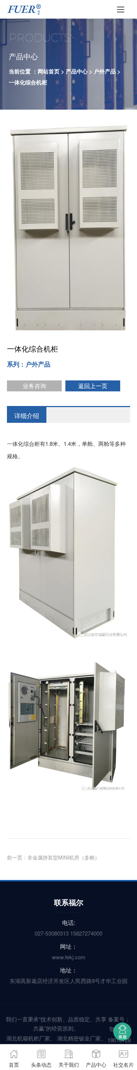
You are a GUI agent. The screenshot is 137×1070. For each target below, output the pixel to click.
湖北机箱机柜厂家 (28, 1038)
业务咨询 (34, 386)
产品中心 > (79, 71)
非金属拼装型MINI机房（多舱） (63, 857)
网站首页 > (51, 71)
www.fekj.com (68, 957)
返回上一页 (92, 386)
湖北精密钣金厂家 (79, 1038)
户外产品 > (107, 71)
